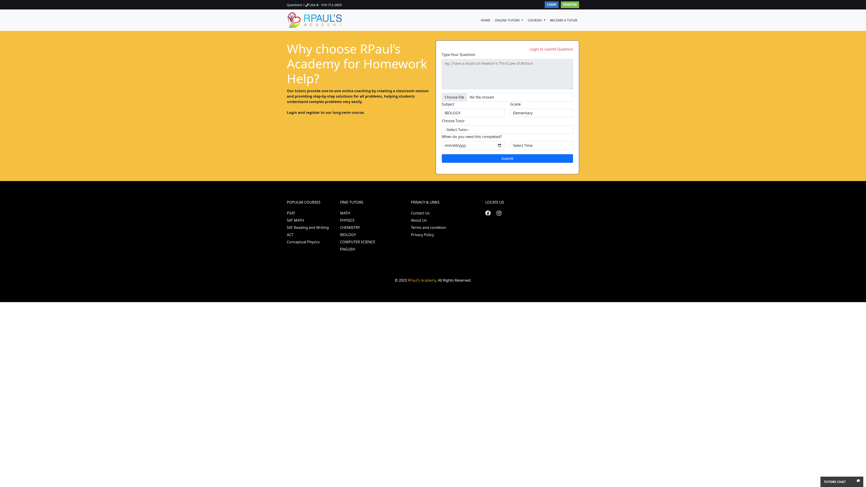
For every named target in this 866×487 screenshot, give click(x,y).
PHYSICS (347, 220)
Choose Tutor (453, 120)
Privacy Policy (422, 234)
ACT (290, 234)
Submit (507, 158)
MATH (345, 213)
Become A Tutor (563, 20)
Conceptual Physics (303, 241)
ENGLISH (347, 249)
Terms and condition (428, 227)
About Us (419, 220)
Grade (515, 104)
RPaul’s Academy (422, 280)
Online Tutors (508, 20)
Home (485, 20)
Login (551, 4)
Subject (448, 104)
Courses (535, 20)
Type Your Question (458, 54)
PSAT (291, 213)
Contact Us (420, 213)
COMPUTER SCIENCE (357, 241)
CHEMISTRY (350, 227)
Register (570, 4)
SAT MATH (295, 220)
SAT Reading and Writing (308, 227)
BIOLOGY (348, 234)
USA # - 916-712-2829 (325, 5)
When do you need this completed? (472, 136)
